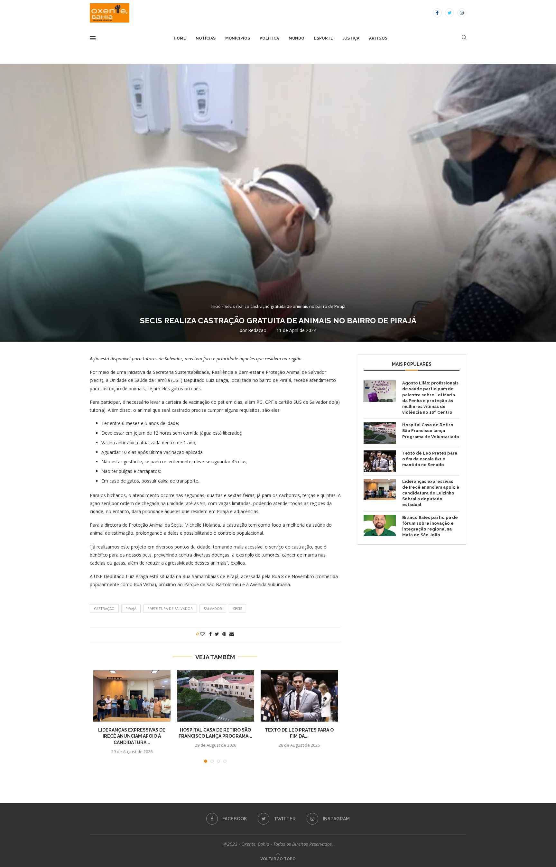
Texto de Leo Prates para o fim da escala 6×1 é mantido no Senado (429, 459)
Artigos (378, 38)
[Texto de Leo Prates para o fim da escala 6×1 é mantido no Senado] (299, 696)
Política (269, 38)
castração (104, 608)
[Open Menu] (93, 38)
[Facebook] (437, 12)
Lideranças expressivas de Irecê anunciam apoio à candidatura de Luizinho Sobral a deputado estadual (430, 493)
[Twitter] (449, 12)
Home (180, 38)
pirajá (130, 608)
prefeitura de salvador (170, 608)
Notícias (206, 38)
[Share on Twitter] (217, 634)
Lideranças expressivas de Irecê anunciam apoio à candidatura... (131, 736)
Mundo (296, 38)
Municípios (237, 38)
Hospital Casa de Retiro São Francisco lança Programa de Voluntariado (430, 430)
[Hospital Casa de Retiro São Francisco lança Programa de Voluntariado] (215, 696)
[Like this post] (202, 634)
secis (237, 608)
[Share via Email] (231, 634)
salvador (213, 608)
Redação (257, 330)
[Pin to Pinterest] (224, 634)
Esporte (323, 38)
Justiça (351, 38)
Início (216, 306)
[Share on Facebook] (210, 634)
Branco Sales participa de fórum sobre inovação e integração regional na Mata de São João (430, 526)
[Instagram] (461, 12)
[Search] (464, 38)
